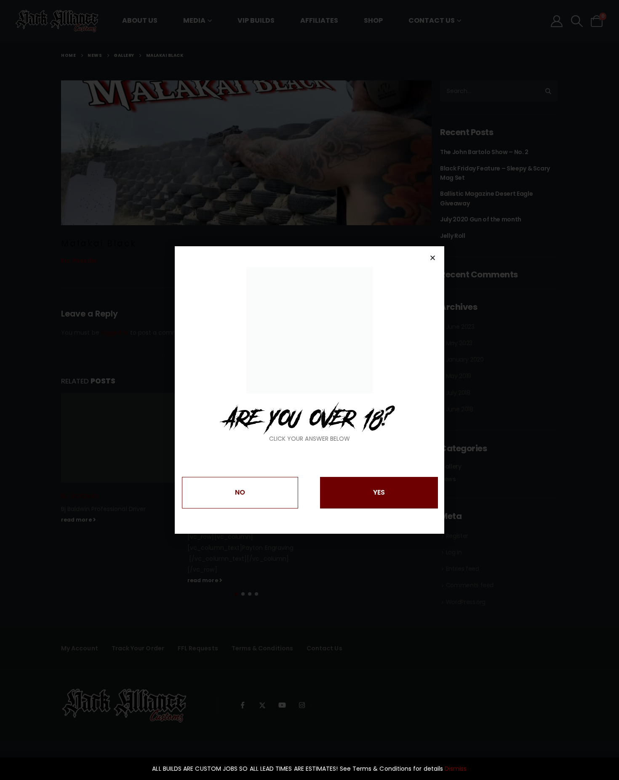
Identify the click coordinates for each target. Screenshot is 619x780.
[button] (433, 258)
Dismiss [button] (456, 768)
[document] (309, 390)
